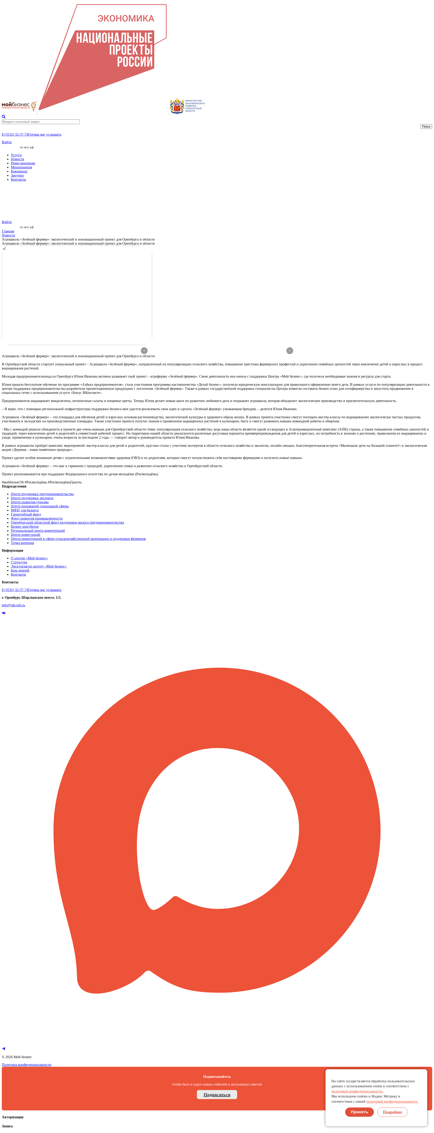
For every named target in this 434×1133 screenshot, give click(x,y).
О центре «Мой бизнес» (29, 558)
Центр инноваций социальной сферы (40, 506)
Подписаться (217, 1094)
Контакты (18, 179)
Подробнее (392, 1112)
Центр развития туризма (30, 502)
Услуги (16, 155)
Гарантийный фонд (26, 514)
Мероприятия (21, 167)
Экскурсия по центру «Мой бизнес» (39, 566)
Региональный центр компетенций (38, 530)
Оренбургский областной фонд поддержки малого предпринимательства (67, 522)
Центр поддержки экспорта (32, 498)
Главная (8, 231)
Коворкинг (19, 171)
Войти (7, 142)
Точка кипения (22, 543)
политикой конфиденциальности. (357, 1091)
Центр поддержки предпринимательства (42, 494)
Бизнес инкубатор (25, 526)
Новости (17, 159)
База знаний (20, 570)
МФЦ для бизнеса (25, 510)
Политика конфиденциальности (26, 1065)
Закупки (17, 175)
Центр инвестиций (25, 535)
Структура (19, 562)
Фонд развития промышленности (37, 518)
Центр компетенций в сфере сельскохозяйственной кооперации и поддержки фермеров (78, 539)
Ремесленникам (23, 163)
